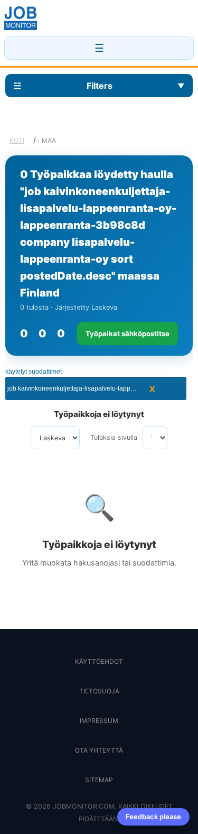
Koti (17, 140)
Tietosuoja (99, 691)
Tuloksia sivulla (113, 437)
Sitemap (99, 780)
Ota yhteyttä (99, 750)
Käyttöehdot (99, 661)
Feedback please (153, 816)
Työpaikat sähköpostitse (127, 333)
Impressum (99, 721)
